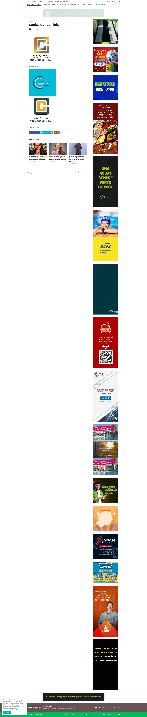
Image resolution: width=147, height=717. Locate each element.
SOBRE (73, 714)
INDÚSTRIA (42, 1)
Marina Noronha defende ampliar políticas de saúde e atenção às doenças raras (58, 157)
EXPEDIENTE (93, 714)
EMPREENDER (64, 1)
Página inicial (32, 21)
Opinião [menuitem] (89, 4)
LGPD (86, 714)
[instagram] (109, 1)
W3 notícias (40, 21)
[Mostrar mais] (61, 132)
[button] (113, 4)
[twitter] (107, 1)
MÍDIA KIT (110, 714)
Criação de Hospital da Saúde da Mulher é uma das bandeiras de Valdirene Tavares (78, 158)
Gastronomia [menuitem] (100, 4)
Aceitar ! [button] (7, 712)
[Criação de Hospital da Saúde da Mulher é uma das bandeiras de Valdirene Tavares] (78, 149)
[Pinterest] (55, 132)
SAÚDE (57, 1)
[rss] (119, 1)
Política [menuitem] (81, 4)
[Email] (58, 132)
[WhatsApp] (51, 132)
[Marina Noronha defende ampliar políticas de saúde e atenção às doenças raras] (58, 149)
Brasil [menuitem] (54, 4)
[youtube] (112, 1)
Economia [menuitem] (71, 4)
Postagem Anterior (33, 173)
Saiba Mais (15, 709)
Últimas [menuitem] (46, 4)
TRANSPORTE (49, 1)
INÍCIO (66, 714)
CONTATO (79, 714)
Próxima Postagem (83, 173)
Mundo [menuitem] (62, 4)
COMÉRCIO (35, 1)
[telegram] (117, 1)
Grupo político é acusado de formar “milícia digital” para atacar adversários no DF (38, 157)
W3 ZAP (117, 714)
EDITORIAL (102, 714)
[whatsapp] (114, 1)
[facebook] (96, 707)
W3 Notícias (40, 714)
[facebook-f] (105, 1)
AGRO (28, 1)
